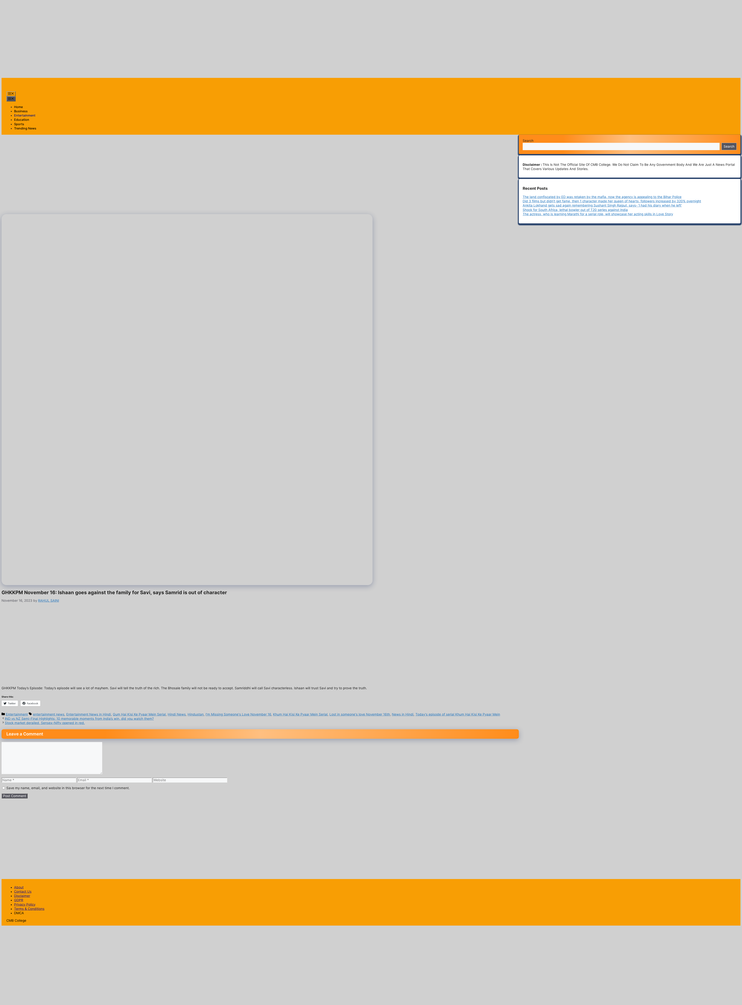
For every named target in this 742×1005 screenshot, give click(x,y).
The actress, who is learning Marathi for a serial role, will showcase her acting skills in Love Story (598, 214)
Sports (19, 124)
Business (21, 111)
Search (528, 141)
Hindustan (196, 714)
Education (21, 120)
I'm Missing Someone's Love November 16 (238, 714)
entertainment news (48, 714)
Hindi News (177, 714)
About (19, 887)
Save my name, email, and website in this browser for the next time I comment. (68, 788)
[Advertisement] (72, 10)
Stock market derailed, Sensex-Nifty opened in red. (45, 723)
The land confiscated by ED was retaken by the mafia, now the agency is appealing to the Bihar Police (602, 197)
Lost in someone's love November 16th (359, 714)
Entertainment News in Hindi (88, 714)
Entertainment (24, 115)
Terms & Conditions (29, 909)
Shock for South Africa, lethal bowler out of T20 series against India (575, 210)
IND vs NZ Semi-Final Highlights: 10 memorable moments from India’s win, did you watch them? (79, 719)
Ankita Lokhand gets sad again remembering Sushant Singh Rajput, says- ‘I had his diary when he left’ (602, 205)
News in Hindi (403, 714)
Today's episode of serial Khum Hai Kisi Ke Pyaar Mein (457, 714)
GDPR (18, 900)
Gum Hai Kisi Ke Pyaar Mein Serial (139, 714)
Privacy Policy (24, 904)
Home (18, 107)
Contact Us (22, 892)
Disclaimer (22, 896)
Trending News (25, 128)
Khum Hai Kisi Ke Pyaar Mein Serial (300, 714)
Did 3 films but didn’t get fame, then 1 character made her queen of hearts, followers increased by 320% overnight (612, 201)
